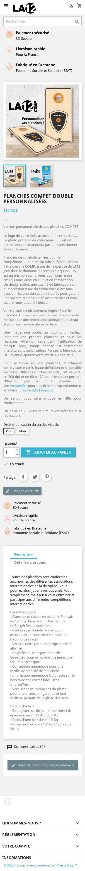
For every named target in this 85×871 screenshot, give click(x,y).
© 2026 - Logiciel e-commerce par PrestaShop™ (40, 865)
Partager (23, 476)
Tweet (34, 476)
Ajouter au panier (48, 452)
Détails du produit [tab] (30, 562)
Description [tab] (24, 554)
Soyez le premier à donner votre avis (45, 765)
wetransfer (18, 385)
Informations (16, 857)
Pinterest (46, 476)
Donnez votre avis (25, 491)
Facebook (7, 801)
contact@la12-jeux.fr (37, 390)
